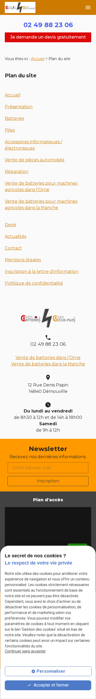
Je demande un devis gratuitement (48, 37)
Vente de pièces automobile (35, 159)
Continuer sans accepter (25, 651)
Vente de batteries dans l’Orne (48, 357)
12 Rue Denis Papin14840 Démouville (48, 388)
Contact (13, 248)
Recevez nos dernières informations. (48, 456)
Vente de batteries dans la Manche (48, 364)
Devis (10, 224)
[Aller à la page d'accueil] (20, 7)
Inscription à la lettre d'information (41, 271)
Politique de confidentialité (34, 283)
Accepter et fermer (51, 685)
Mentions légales (23, 259)
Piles (10, 130)
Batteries (14, 118)
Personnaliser (51, 671)
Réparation (16, 171)
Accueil (37, 58)
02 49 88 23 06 (48, 25)
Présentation (19, 106)
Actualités (15, 236)
